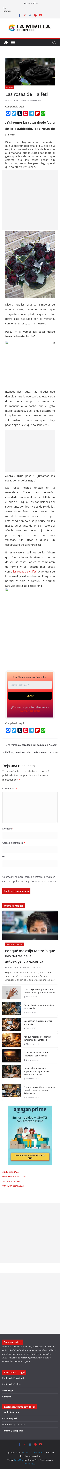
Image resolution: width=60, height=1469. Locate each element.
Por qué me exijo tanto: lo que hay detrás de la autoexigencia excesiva (30, 956)
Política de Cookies (11, 1384)
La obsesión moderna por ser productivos (38, 1022)
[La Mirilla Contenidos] (5, 42)
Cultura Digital (10, 1172)
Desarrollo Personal (14, 944)
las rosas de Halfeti (25, 571)
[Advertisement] (30, 200)
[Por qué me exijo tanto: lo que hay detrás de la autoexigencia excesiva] (30, 925)
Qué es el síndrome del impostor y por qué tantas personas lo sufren (36, 1071)
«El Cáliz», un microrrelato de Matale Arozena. (28, 752)
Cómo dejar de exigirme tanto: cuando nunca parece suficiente (39, 991)
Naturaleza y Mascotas (14, 1176)
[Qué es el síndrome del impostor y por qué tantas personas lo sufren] (11, 1073)
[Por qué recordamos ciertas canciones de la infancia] (11, 1040)
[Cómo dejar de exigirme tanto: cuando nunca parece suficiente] (11, 993)
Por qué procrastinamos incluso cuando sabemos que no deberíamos (39, 1090)
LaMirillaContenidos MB (31, 100)
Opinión (9, 87)
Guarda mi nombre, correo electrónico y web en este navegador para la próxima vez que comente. (29, 879)
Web (4, 857)
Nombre (8, 828)
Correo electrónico (13, 842)
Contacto (7, 1396)
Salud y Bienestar (11, 1181)
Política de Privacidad (13, 1378)
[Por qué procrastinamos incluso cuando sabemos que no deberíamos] (11, 1092)
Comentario (9, 788)
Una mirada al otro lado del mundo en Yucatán (31, 745)
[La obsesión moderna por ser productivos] (11, 1025)
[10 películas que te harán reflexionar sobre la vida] (11, 1056)
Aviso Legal (7, 1390)
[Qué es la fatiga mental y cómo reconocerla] (11, 1009)
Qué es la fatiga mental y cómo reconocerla (39, 1007)
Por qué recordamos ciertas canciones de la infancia (37, 1038)
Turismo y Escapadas (13, 1186)
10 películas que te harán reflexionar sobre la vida (36, 1054)
